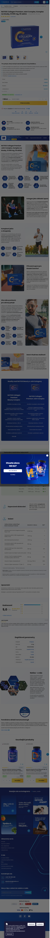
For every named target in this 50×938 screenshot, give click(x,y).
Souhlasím (40, 924)
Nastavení (9, 934)
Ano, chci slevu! (13, 470)
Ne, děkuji (13, 474)
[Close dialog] (47, 455)
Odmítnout (31, 924)
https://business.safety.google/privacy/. (15, 931)
